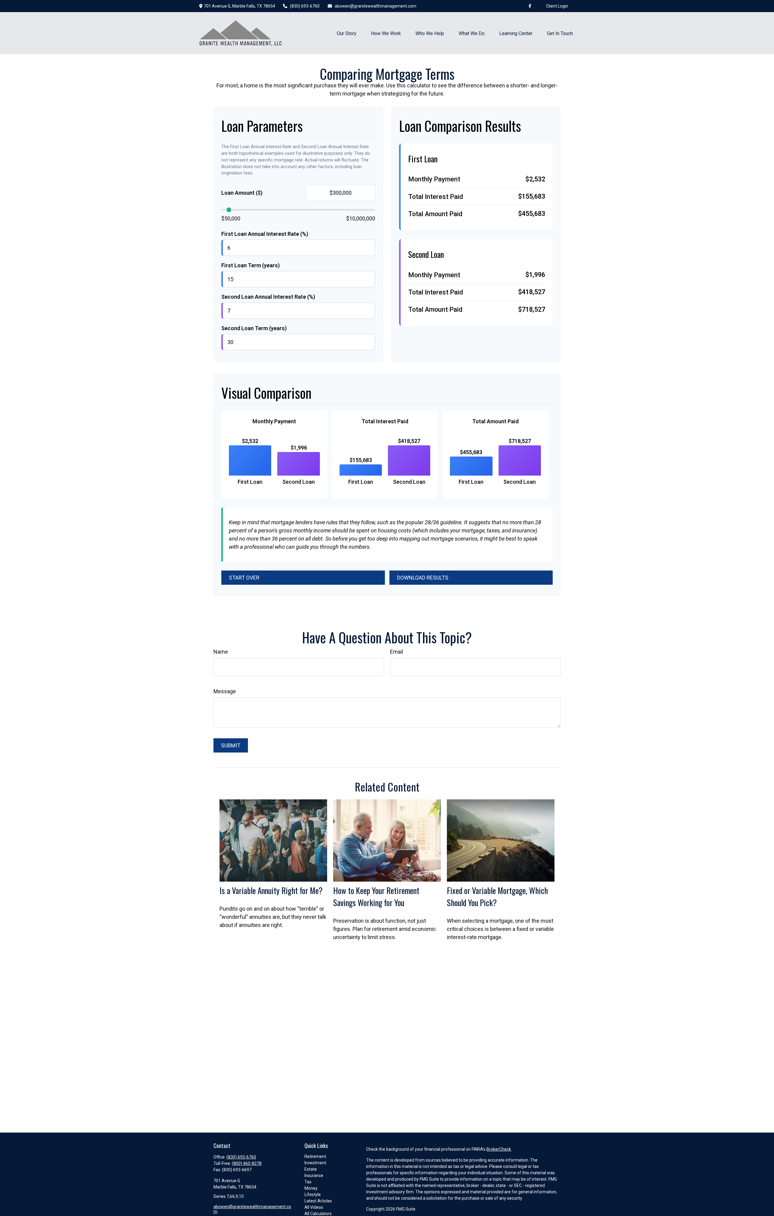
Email (396, 652)
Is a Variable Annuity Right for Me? (271, 890)
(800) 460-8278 (247, 1163)
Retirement (315, 1156)
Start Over (244, 577)
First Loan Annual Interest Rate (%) (264, 234)
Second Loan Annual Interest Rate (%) (268, 297)
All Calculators (318, 1213)
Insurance (313, 1175)
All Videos (313, 1207)
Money (310, 1188)
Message (224, 691)
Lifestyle (312, 1194)
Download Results (422, 577)
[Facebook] (530, 6)
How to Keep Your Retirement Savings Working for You (376, 896)
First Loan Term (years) (250, 265)
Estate (310, 1169)
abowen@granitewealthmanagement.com (375, 6)
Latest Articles (318, 1200)
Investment (315, 1162)
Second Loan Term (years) (254, 328)
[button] (346, 33)
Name (220, 652)
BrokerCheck (498, 1149)
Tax (307, 1181)
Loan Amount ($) (241, 193)
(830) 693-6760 (305, 6)
